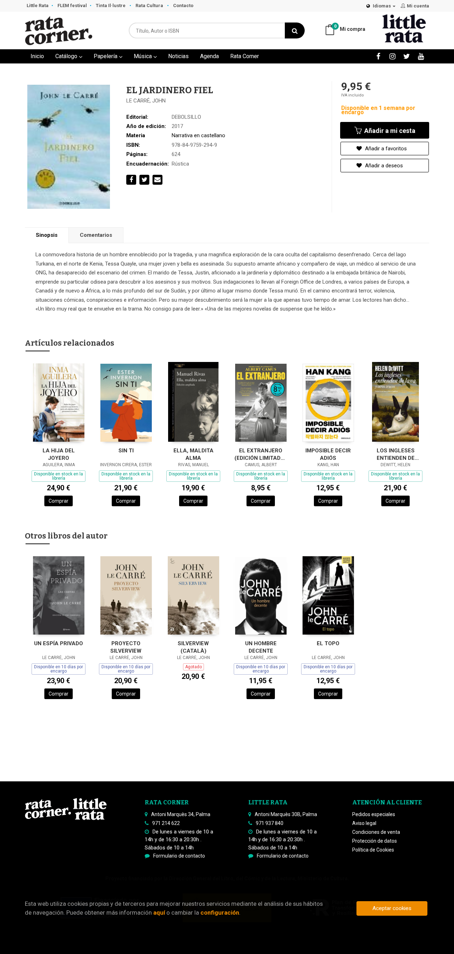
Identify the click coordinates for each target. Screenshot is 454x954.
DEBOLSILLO (186, 117)
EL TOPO (328, 643)
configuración (219, 912)
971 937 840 (269, 823)
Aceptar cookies (391, 908)
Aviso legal (364, 823)
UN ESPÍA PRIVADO (58, 643)
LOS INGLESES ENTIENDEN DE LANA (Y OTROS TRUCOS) (395, 454)
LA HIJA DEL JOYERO (59, 454)
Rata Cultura (149, 5)
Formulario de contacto (179, 856)
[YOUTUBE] (421, 56)
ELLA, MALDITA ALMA (193, 454)
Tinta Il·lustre (111, 5)
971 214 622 (166, 823)
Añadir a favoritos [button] (385, 148)
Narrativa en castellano (198, 135)
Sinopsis (46, 235)
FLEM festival (72, 5)
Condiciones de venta (376, 832)
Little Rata (38, 5)
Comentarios (96, 235)
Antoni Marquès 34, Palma (180, 814)
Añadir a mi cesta (389, 130)
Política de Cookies (373, 850)
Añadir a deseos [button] (383, 165)
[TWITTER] (407, 56)
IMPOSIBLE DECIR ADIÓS (328, 454)
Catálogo (67, 56)
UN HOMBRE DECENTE (261, 647)
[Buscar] (295, 31)
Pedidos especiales (373, 814)
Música (143, 56)
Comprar (58, 501)
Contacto (183, 5)
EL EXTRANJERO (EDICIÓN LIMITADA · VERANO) (260, 454)
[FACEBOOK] (378, 56)
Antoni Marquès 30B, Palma (286, 814)
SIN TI (126, 450)
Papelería (106, 56)
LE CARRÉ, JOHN (146, 100)
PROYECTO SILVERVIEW (126, 647)
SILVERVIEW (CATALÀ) (193, 647)
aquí (159, 912)
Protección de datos (374, 841)
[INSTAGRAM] (392, 56)
